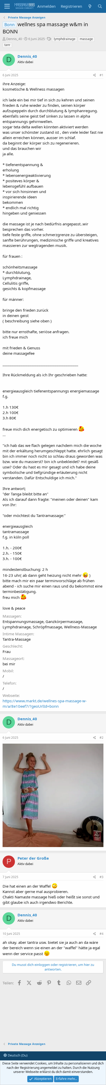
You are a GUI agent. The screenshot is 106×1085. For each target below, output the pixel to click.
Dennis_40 (14, 38)
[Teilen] (94, 75)
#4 (101, 934)
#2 (101, 737)
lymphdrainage (64, 39)
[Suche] (100, 6)
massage (86, 39)
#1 (101, 75)
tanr (7, 45)
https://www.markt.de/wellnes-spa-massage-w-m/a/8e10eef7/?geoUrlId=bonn (45, 703)
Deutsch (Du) (17, 1055)
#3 (101, 877)
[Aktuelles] (90, 6)
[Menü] (7, 6)
